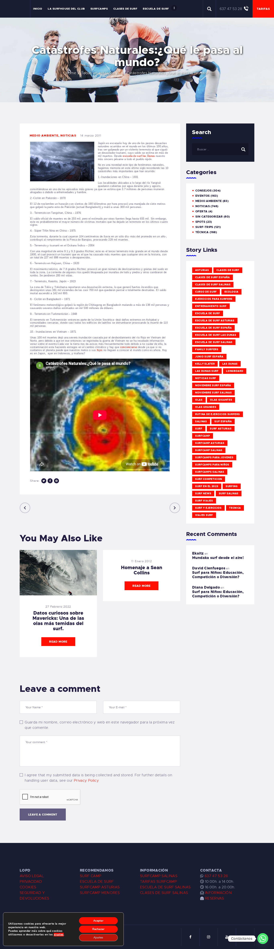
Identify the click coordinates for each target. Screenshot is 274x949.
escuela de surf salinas (213, 342)
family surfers (206, 349)
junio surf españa (209, 356)
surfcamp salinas (208, 450)
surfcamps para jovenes (214, 457)
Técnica (202, 232)
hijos (99, 350)
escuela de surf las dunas (215, 335)
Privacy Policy (86, 780)
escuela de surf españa (213, 327)
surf (198, 428)
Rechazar (98, 929)
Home (71, 73)
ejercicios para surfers (213, 299)
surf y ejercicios (208, 508)
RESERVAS (214, 898)
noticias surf (205, 378)
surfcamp (202, 435)
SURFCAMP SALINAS (158, 876)
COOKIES (28, 887)
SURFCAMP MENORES (100, 893)
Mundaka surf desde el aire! (218, 558)
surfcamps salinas (209, 471)
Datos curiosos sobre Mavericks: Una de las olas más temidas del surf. (58, 620)
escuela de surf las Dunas (139, 155)
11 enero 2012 (141, 561)
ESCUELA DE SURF (97, 881)
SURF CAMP (90, 876)
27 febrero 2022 (58, 606)
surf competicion (208, 479)
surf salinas (228, 493)
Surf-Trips (204, 227)
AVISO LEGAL (32, 876)
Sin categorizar (209, 216)
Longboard (234, 371)
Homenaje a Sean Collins (141, 570)
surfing (232, 486)
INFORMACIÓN (218, 893)
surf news (203, 493)
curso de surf (206, 291)
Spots (200, 222)
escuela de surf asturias (214, 320)
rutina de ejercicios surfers (217, 414)
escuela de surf (207, 313)
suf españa (223, 421)
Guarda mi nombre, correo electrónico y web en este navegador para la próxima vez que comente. (100, 725)
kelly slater (205, 363)
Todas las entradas (98, 73)
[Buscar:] (220, 149)
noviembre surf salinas (213, 392)
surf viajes (204, 500)
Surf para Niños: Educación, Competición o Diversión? (218, 574)
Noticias (68, 135)
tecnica (235, 508)
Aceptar (98, 921)
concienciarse (128, 347)
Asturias (202, 270)
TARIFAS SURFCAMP (158, 881)
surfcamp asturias (209, 443)
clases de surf (227, 270)
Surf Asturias (220, 428)
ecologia (231, 291)
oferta (201, 211)
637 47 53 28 (215, 876)
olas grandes (205, 407)
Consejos (203, 190)
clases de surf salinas (212, 284)
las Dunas (230, 363)
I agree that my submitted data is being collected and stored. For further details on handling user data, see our (98, 778)
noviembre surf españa (213, 385)
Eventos (202, 196)
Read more (58, 641)
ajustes (59, 934)
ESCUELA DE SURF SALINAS (165, 887)
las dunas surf (207, 371)
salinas (201, 421)
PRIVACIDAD (31, 881)
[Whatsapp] (262, 938)
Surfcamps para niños (212, 464)
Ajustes (98, 937)
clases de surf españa (212, 277)
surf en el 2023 (206, 486)
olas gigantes (221, 399)
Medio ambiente (44, 135)
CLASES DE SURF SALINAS (164, 893)
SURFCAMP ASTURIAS (100, 887)
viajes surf (204, 515)
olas (199, 399)
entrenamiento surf (211, 306)
